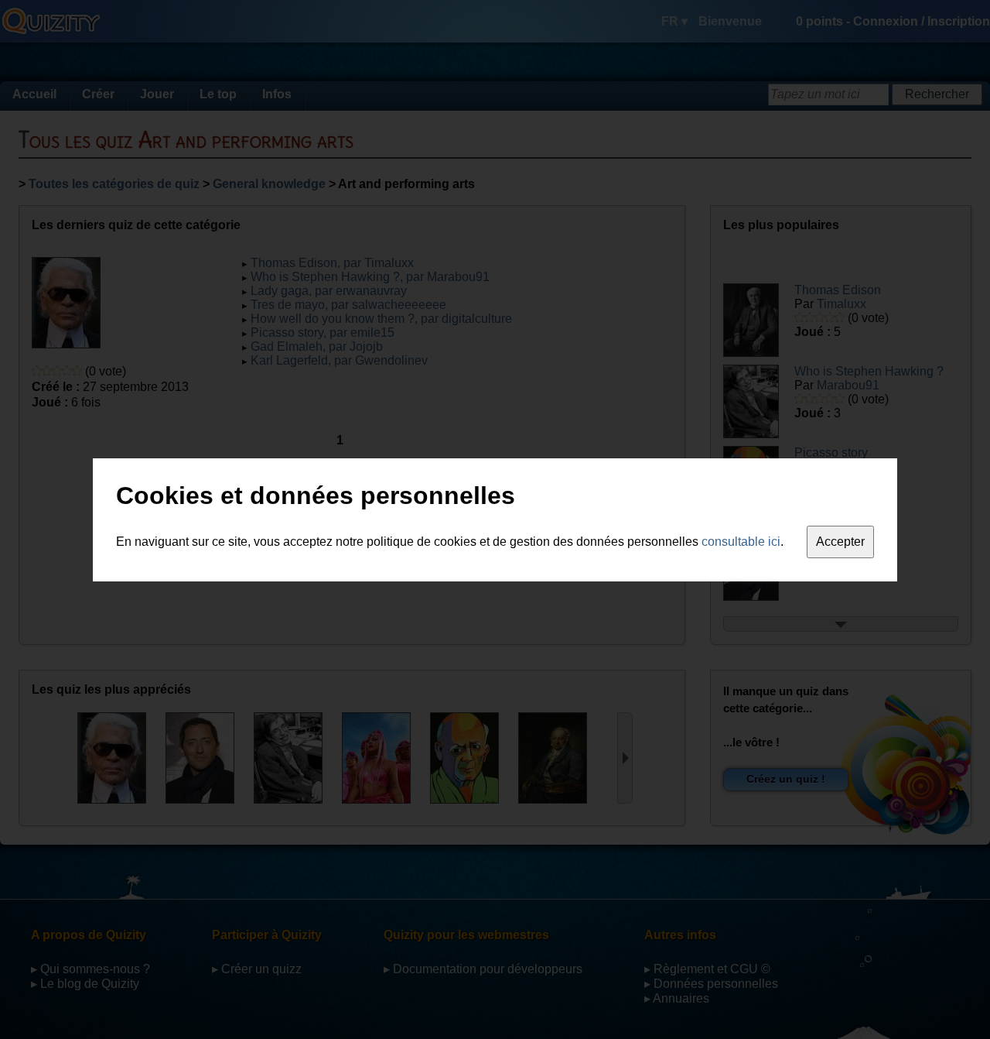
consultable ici (741, 541)
